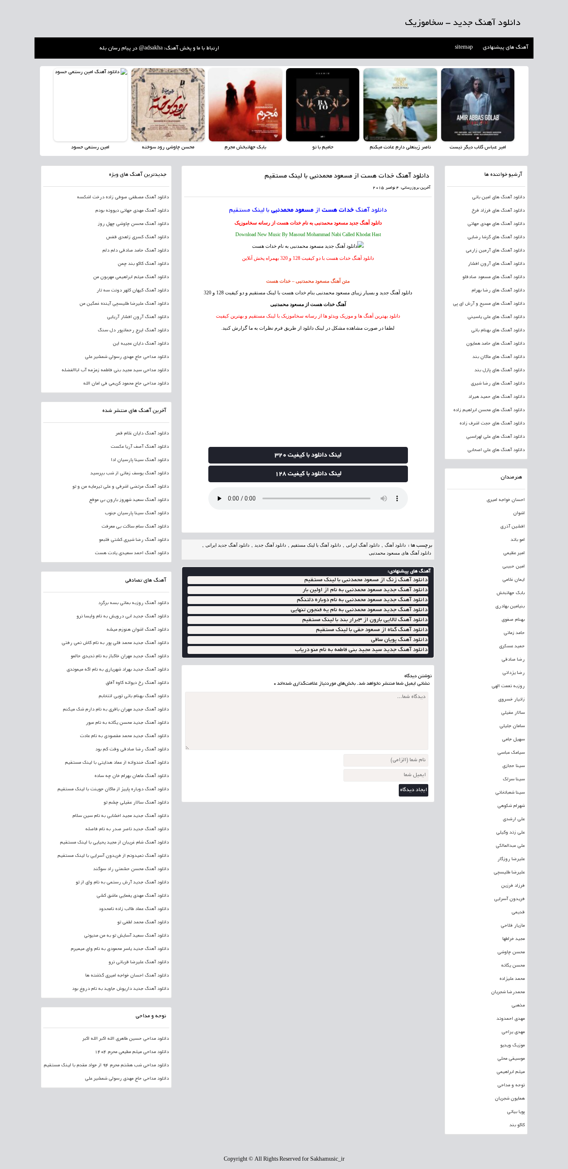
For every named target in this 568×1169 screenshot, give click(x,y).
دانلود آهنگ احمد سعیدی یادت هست (132, 553)
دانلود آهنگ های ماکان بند (498, 357)
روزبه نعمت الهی (508, 686)
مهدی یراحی (513, 1032)
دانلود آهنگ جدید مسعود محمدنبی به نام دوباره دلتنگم (362, 600)
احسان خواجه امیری (506, 500)
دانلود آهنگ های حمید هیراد (496, 397)
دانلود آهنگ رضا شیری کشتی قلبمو (134, 540)
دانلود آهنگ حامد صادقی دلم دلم (135, 250)
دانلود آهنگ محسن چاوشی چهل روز (133, 224)
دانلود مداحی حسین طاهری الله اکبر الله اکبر (125, 1038)
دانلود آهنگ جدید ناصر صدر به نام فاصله (127, 829)
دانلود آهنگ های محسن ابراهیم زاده (489, 410)
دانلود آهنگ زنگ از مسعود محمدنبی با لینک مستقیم (365, 580)
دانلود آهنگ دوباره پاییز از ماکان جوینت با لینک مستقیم (113, 789)
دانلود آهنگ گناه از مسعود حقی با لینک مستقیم (371, 630)
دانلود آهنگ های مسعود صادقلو (493, 277)
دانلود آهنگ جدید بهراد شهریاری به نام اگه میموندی (118, 669)
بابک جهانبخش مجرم (245, 147)
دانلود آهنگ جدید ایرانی (227, 545)
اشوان (519, 513)
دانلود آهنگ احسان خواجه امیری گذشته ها (127, 975)
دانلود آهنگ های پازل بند (499, 370)
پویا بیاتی (516, 1112)
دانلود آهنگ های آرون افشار (496, 263)
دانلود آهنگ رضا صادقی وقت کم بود (132, 749)
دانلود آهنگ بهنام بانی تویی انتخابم (134, 696)
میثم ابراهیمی (510, 1072)
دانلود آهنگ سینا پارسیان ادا (140, 460)
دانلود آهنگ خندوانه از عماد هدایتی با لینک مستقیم (117, 762)
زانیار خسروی (511, 699)
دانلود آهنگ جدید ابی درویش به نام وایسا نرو (123, 616)
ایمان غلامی (513, 579)
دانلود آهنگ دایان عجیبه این (141, 343)
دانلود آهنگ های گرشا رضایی (496, 237)
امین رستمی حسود (90, 147)
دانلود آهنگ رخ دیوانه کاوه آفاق (137, 683)
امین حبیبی (513, 566)
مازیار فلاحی (513, 925)
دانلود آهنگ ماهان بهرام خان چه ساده (131, 776)
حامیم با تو (322, 147)
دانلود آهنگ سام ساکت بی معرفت (135, 526)
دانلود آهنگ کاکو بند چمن (143, 263)
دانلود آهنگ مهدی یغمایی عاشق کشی (132, 895)
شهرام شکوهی (511, 806)
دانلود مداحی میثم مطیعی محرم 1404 (132, 1052)
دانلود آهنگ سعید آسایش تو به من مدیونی (126, 935)
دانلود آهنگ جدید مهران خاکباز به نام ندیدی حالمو (120, 656)
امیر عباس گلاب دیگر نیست (477, 147)
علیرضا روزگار (511, 859)
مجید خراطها (513, 939)
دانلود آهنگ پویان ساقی (399, 640)
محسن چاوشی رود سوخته (168, 147)
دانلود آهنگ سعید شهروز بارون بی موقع (129, 500)
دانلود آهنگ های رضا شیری (498, 383)
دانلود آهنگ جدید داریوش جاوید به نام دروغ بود (120, 988)
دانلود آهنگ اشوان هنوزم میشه (137, 629)
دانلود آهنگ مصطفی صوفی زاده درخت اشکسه (123, 197)
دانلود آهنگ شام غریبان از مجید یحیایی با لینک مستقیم (114, 842)
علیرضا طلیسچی (509, 872)
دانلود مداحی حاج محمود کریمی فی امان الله (126, 383)
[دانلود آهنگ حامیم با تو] (322, 104)
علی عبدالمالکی (510, 845)
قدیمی (518, 912)
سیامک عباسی (511, 752)
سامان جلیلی (512, 726)
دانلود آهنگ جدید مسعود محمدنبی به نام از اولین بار (365, 590)
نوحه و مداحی (511, 1085)
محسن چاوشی (511, 952)
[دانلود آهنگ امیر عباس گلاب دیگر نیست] (477, 104)
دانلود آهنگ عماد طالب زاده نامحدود (134, 909)
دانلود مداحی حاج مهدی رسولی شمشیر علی (127, 357)
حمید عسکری (512, 646)
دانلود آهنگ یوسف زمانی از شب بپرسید (129, 473)
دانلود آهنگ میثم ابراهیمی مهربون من (131, 277)
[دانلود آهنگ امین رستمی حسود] (90, 104)
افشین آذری (512, 526)
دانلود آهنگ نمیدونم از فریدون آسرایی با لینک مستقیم (113, 855)
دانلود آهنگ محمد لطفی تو (143, 922)
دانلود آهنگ (371, 210)
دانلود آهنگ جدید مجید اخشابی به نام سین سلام (120, 816)
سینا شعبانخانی (510, 792)
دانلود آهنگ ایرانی (363, 545)
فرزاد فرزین (513, 885)
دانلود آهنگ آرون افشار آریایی (138, 317)
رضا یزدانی (513, 673)
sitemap (464, 48)
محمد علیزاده (512, 979)
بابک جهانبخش (510, 593)
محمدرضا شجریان (508, 992)
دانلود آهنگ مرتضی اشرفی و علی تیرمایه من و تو (120, 486)
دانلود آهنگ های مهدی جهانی (496, 224)
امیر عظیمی (514, 553)
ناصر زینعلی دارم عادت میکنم (400, 147)
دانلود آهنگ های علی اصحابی (496, 450)
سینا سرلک (514, 779)
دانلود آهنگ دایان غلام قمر (142, 433)
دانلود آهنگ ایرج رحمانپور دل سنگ (133, 330)
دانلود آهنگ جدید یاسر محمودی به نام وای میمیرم (120, 949)
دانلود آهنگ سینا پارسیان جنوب (137, 513)
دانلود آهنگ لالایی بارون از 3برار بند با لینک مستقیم (364, 620)
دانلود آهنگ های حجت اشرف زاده (492, 423)
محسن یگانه (513, 965)
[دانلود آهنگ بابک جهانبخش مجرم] (245, 104)
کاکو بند (517, 1125)
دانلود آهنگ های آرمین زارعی (495, 250)
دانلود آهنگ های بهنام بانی (498, 330)
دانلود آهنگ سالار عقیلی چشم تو (136, 802)
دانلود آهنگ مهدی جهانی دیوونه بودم (132, 210)
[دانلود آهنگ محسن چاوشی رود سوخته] (168, 104)
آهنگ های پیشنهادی (505, 48)
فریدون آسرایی (509, 899)
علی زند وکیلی (510, 832)
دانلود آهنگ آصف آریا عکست (140, 446)
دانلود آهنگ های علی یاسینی (496, 317)
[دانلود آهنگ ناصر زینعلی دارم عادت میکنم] (400, 104)
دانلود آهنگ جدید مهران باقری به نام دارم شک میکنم (116, 709)
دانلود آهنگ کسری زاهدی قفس (137, 237)
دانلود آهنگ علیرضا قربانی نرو (139, 962)
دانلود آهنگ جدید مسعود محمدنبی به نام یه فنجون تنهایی (359, 610)
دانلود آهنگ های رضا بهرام (498, 290)
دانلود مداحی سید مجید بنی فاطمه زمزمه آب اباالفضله (115, 370)
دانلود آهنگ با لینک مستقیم (316, 545)
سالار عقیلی (513, 712)
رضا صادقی (513, 659)
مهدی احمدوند (510, 1018)
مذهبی (518, 1005)
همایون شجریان (510, 1098)
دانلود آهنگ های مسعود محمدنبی (400, 552)
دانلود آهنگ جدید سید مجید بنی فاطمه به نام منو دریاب (361, 650)
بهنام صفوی (513, 619)
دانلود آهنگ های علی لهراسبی (495, 436)
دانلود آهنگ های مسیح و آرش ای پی (489, 303)
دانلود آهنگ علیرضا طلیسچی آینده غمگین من (124, 303)
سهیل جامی (513, 739)
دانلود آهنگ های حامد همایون (495, 343)
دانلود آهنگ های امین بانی (498, 197)
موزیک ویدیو (512, 1045)
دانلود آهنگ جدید (365, 223)
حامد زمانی (514, 633)
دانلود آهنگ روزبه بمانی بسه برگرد (133, 603)
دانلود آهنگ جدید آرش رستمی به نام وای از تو (122, 882)
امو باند (518, 540)
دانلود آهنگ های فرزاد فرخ (498, 210)
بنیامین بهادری (510, 606)
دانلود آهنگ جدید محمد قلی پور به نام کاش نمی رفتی (115, 643)
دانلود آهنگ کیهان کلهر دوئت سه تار (132, 290)
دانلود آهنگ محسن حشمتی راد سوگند (131, 869)
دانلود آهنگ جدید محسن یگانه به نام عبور (127, 722)
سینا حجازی (513, 766)
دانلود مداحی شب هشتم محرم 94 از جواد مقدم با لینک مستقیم (106, 1065)
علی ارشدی (514, 819)
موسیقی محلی (511, 1058)
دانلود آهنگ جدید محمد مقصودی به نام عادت (124, 736)
